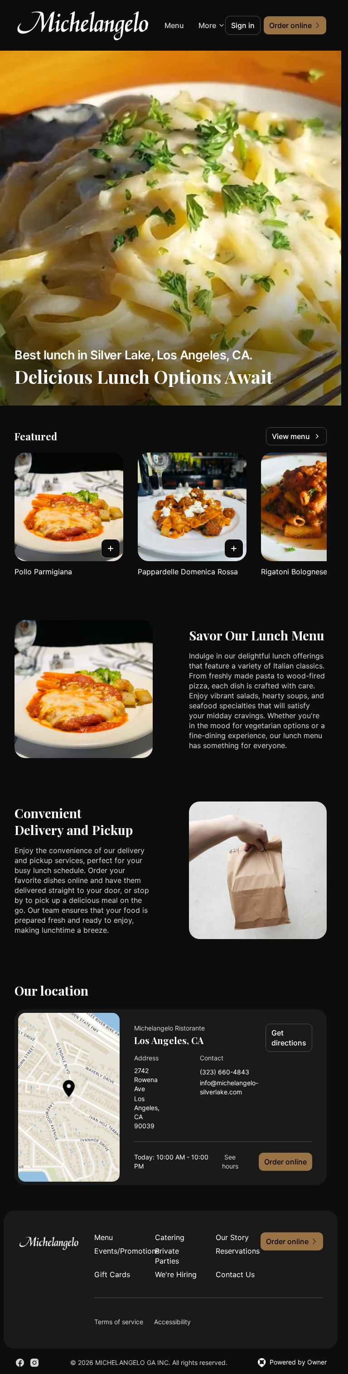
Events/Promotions (117, 1250)
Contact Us (235, 1274)
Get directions (288, 1037)
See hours (230, 1161)
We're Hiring (176, 1274)
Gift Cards (112, 1274)
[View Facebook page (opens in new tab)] (19, 1362)
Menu (103, 1237)
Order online (285, 1161)
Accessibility (172, 1322)
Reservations (238, 1250)
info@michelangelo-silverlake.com (229, 1087)
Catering (169, 1237)
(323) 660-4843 (224, 1072)
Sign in (243, 25)
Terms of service (118, 1322)
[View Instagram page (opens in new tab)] (34, 1362)
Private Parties (167, 1255)
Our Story (232, 1237)
